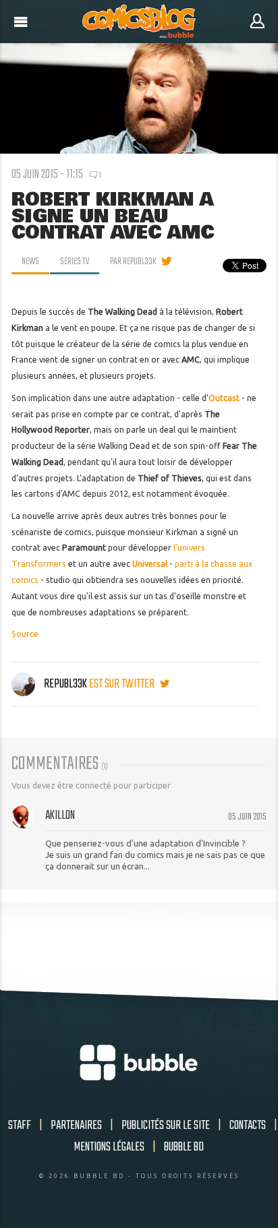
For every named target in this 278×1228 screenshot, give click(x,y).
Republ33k (65, 684)
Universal (149, 563)
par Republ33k (133, 261)
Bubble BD (184, 1147)
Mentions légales (109, 1147)
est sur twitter (123, 684)
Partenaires (76, 1125)
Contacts (247, 1125)
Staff (19, 1125)
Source (24, 634)
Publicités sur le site (165, 1125)
